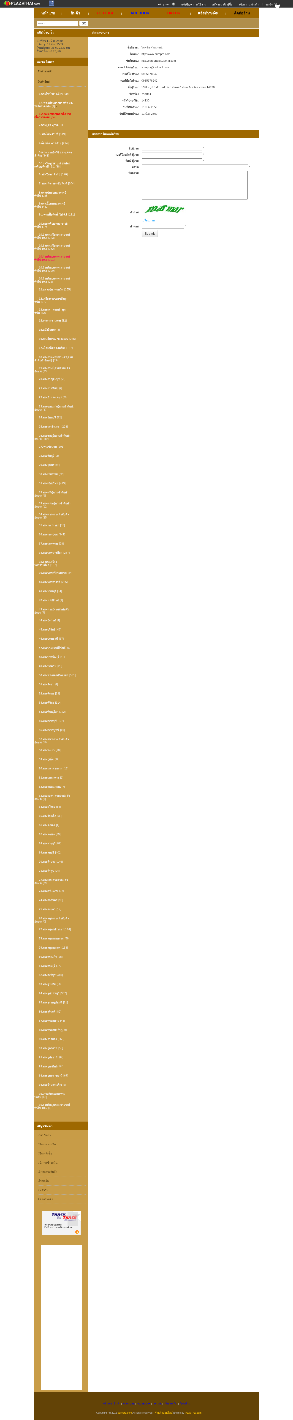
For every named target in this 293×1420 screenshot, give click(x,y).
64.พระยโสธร (47, 806)
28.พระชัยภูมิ (46, 455)
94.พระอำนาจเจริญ (50, 1084)
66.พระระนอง (47, 825)
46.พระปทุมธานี (48, 638)
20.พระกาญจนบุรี (49, 379)
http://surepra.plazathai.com (158, 60)
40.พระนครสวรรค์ (49, 582)
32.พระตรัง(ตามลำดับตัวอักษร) (51, 494)
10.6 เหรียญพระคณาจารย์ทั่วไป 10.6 (52, 280)
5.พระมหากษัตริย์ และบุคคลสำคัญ (53, 154)
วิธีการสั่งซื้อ (45, 1153)
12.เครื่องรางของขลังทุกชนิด (50, 300)
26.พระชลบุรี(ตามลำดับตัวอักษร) (52, 437)
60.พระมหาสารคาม (50, 768)
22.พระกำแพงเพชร (50, 397)
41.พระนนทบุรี (47, 591)
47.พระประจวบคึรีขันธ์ (52, 647)
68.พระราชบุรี (47, 843)
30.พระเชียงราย (48, 474)
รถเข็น (269, 4)
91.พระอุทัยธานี (48, 1057)
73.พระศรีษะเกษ (48, 891)
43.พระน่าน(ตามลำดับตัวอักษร (51, 611)
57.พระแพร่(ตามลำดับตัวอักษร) (51, 741)
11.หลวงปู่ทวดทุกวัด (51, 289)
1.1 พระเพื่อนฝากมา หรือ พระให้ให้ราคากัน (53, 104)
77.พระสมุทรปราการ (51, 929)
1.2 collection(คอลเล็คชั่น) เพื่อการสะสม (52, 115)
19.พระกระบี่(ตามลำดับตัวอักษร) (52, 370)
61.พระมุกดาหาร (49, 777)
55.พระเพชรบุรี (48, 721)
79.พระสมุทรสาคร (49, 947)
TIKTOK (157, 1403)
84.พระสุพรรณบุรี (49, 993)
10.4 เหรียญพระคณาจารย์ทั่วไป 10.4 (52, 258)
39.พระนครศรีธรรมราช (53, 572)
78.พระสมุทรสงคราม (51, 938)
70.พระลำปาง (47, 861)
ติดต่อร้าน (184, 1403)
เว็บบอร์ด (43, 1181)
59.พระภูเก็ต (46, 759)
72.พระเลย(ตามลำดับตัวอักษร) (51, 881)
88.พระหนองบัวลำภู (50, 1030)
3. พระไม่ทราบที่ (48, 134)
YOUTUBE (128, 1403)
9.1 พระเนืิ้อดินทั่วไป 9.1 (53, 214)
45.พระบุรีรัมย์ (47, 629)
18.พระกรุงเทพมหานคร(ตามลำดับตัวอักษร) (53, 359)
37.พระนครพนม (48, 543)
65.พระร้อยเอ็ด (47, 816)
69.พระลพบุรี (46, 852)
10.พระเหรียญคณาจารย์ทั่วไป (51, 225)
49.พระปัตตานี (47, 666)
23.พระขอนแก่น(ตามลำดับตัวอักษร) (54, 408)
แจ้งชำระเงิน (170, 1403)
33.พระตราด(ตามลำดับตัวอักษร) (52, 505)
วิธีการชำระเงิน (47, 1144)
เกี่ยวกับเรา (44, 1135)
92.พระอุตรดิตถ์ (48, 1066)
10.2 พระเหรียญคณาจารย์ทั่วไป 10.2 (52, 236)
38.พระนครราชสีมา (50, 552)
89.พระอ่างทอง (48, 1039)
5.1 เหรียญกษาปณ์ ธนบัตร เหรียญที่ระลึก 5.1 (52, 165)
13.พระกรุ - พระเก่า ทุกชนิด (49, 311)
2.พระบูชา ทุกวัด (49, 125)
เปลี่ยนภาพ (148, 220)
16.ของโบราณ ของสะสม (53, 338)
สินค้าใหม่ (44, 81)
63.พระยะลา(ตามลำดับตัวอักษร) (52, 797)
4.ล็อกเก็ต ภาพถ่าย (50, 143)
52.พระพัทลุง (46, 693)
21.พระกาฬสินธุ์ (48, 388)
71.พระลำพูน (46, 870)
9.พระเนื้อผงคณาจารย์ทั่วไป (49, 205)
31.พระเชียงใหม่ (48, 483)
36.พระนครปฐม (48, 534)
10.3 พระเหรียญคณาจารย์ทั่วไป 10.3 (52, 247)
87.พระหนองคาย (49, 1020)
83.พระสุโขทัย (47, 984)
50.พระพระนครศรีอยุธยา (53, 675)
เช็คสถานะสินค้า (249, 4)
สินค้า (117, 1403)
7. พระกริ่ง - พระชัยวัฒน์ (53, 183)
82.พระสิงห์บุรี (47, 975)
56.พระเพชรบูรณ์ (49, 730)
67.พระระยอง (47, 834)
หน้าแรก (107, 1403)
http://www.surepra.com (155, 54)
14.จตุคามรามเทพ (50, 320)
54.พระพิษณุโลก (48, 711)
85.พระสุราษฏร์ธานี (50, 1002)
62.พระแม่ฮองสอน (50, 786)
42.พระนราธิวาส (49, 600)
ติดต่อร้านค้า (45, 1199)
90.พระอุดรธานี (48, 1048)
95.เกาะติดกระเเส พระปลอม (49, 1095)
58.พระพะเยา (47, 750)
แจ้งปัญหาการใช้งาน (193, 4)
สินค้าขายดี (45, 71)
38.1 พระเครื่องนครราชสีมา (45, 563)
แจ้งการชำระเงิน (47, 1162)
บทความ (43, 1190)
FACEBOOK (143, 1403)
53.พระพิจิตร (46, 702)
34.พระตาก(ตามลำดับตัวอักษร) (51, 516)
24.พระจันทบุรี (47, 417)
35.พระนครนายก (49, 525)
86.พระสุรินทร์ (47, 1011)
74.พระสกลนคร (48, 900)
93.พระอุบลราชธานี (50, 1075)
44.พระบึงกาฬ (47, 620)
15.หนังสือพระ (47, 329)
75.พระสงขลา (47, 909)
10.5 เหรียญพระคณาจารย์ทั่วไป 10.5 (52, 269)
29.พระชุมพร (46, 465)
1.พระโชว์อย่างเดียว (51, 94)
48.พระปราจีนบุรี (49, 657)
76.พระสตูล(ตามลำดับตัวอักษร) (51, 920)
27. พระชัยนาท (48, 446)
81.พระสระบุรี (47, 966)
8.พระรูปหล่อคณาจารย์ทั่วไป (50, 194)
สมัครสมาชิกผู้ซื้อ (222, 4)
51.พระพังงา (46, 684)
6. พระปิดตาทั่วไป (49, 174)
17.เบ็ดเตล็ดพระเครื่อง (52, 348)
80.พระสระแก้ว (48, 956)
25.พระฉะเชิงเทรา (49, 426)
